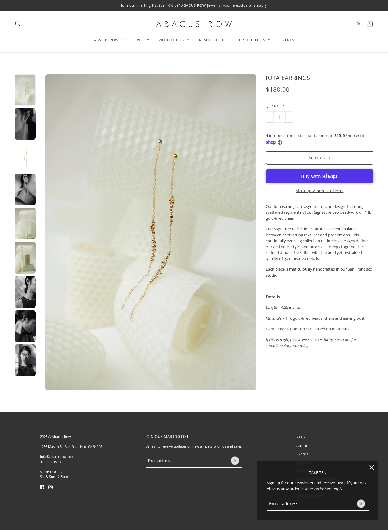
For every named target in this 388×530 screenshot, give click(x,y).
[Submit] (361, 503)
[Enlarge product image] (150, 232)
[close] (372, 467)
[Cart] (370, 24)
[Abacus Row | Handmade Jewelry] (194, 24)
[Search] (18, 24)
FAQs (301, 437)
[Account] (358, 24)
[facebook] (42, 487)
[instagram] (50, 487)
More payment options (319, 190)
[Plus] (289, 117)
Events (302, 454)
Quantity (275, 106)
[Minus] (270, 117)
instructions (288, 329)
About (302, 445)
